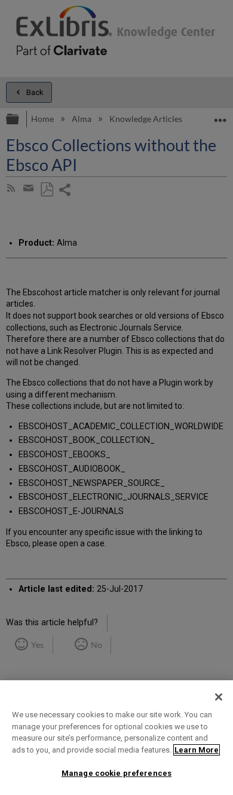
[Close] (219, 697)
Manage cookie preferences (116, 773)
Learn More (196, 749)
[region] (116, 737)
